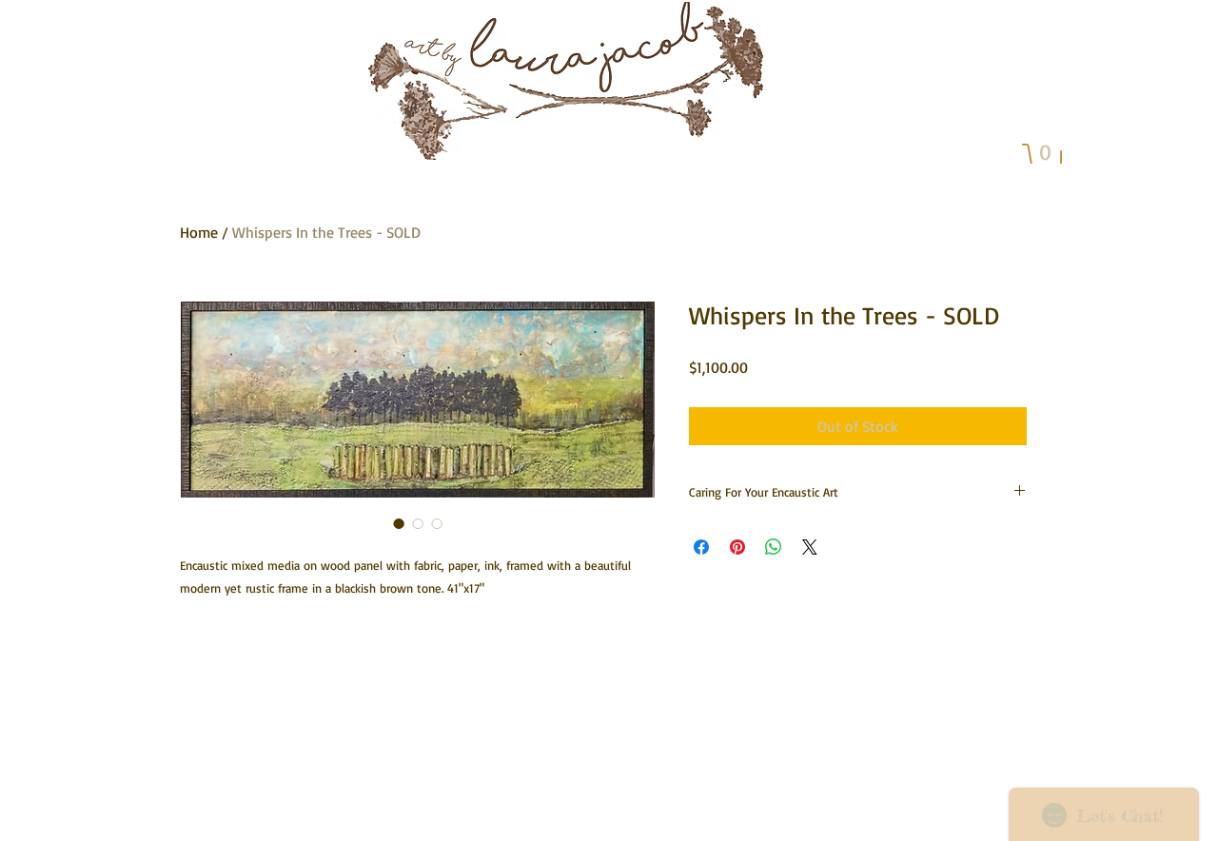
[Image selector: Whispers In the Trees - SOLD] (398, 523)
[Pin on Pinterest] (737, 547)
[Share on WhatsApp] (773, 547)
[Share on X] (809, 547)
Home (199, 232)
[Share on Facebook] (701, 547)
